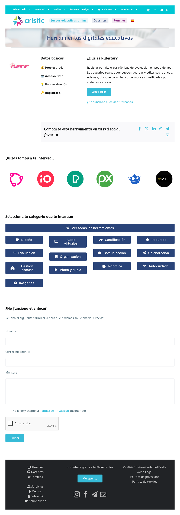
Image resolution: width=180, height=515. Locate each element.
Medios (36, 491)
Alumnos (37, 467)
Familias (37, 477)
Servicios (37, 486)
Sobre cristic (37, 501)
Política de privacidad (144, 477)
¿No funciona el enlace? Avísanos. (110, 102)
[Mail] (103, 494)
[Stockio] (45, 179)
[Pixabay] (104, 179)
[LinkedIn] (154, 129)
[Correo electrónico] (167, 135)
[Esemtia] (16, 179)
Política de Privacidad (54, 411)
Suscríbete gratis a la (90, 467)
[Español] (132, 20)
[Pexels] (75, 179)
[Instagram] (77, 494)
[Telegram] (167, 129)
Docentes (37, 472)
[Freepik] (134, 179)
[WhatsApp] (161, 129)
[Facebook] (139, 129)
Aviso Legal (145, 472)
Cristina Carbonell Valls (149, 467)
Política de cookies (144, 482)
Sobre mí (36, 496)
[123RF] (164, 179)
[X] (146, 129)
